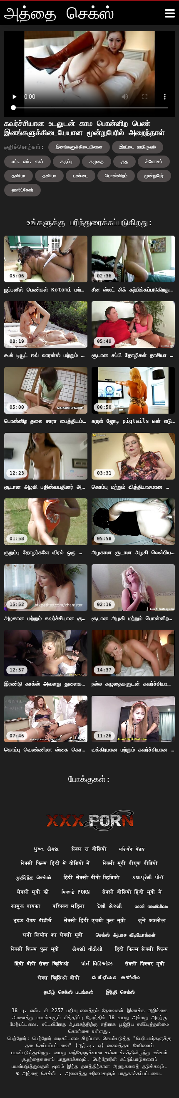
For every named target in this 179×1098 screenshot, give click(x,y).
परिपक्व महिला (69, 906)
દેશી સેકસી (109, 906)
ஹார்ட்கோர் (22, 190)
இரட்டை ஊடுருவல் (137, 147)
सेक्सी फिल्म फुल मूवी (35, 949)
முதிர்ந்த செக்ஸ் (33, 877)
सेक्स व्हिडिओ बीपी (59, 978)
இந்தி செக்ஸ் (120, 992)
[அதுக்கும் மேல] (170, 13)
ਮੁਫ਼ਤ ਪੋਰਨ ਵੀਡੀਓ (33, 920)
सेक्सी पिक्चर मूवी (145, 964)
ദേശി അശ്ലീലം (151, 906)
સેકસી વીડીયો (87, 949)
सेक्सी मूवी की (33, 892)
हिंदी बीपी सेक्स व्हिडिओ (42, 964)
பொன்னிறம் (116, 175)
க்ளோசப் (153, 161)
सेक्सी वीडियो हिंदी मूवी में (132, 892)
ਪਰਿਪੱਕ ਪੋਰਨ (132, 849)
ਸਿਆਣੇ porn (76, 892)
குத (124, 161)
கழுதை (97, 161)
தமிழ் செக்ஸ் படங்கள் (68, 992)
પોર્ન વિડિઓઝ (96, 964)
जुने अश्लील (151, 920)
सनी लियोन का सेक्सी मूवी (53, 935)
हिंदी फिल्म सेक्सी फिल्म (141, 949)
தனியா (18, 175)
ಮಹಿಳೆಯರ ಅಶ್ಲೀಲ (117, 978)
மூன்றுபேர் (154, 175)
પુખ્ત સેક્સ (46, 849)
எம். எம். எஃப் (27, 161)
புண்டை (80, 175)
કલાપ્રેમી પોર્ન (147, 877)
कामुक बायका (25, 906)
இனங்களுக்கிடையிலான (79, 147)
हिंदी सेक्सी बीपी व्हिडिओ (92, 877)
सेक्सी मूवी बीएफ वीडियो (130, 863)
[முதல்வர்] (90, 820)
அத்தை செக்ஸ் (40, 1073)
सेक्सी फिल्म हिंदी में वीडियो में (55, 863)
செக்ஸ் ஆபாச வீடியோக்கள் (126, 935)
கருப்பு (66, 161)
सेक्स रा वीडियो (89, 849)
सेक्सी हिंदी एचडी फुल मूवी (95, 920)
